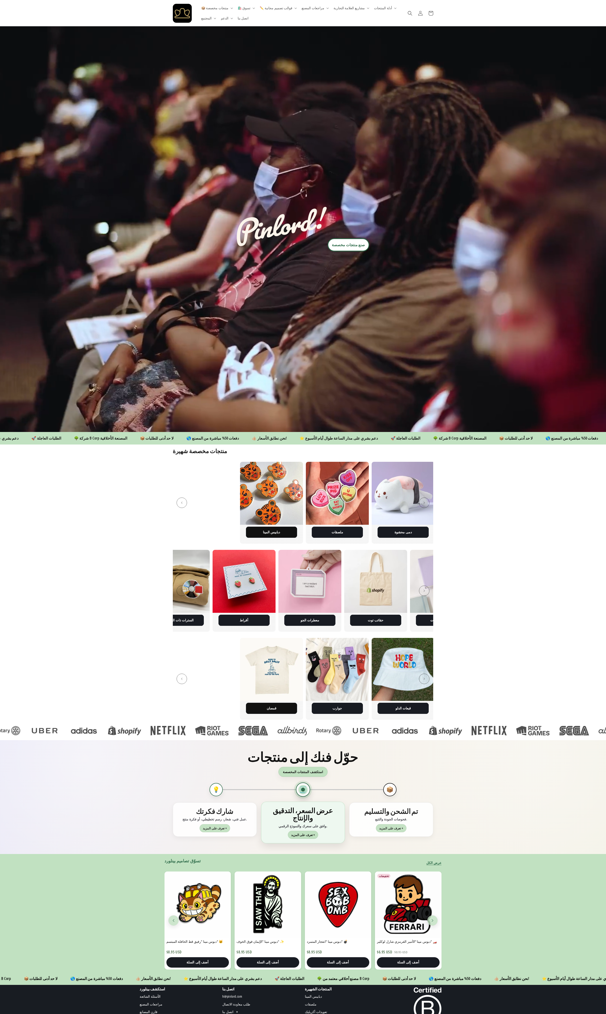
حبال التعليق (375, 620)
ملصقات (178, 532)
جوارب (178, 708)
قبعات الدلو (244, 708)
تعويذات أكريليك (310, 620)
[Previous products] (173, 920)
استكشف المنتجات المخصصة (303, 771)
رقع (309, 532)
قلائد (376, 708)
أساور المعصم (310, 708)
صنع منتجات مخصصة (348, 244)
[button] (216, 8)
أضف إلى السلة (198, 962)
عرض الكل (433, 862)
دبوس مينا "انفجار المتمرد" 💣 (186, 941)
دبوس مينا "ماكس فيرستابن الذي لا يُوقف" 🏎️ (338, 941)
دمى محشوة (244, 532)
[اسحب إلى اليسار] (182, 503)
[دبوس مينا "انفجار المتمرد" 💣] (198, 905)
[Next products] (432, 920)
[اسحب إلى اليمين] (424, 503)
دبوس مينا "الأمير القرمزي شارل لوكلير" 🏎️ (266, 941)
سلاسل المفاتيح (376, 532)
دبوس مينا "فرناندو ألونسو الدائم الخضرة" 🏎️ (407, 941)
